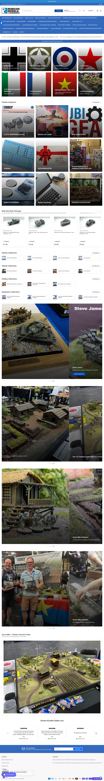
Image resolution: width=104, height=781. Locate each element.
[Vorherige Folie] (47, 381)
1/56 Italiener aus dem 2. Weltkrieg (47, 24)
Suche (59, 10)
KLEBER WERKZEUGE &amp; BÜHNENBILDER (25, 28)
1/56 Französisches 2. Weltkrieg (29, 24)
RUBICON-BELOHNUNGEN (42, 28)
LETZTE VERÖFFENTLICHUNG (9, 21)
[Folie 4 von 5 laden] (53, 381)
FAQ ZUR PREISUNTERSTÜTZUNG (70, 28)
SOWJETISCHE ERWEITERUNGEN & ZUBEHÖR (65, 297)
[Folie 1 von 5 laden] (49, 381)
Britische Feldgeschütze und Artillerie (14, 284)
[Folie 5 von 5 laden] (55, 381)
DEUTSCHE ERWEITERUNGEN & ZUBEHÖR (38, 297)
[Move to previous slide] (8, 733)
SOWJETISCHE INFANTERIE (63, 257)
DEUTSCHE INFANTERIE (37, 257)
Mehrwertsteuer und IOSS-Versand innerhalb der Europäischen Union (80, 17)
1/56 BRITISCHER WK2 (64, 21)
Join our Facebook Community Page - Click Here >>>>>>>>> (14, 4)
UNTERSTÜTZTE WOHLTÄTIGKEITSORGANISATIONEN (90, 28)
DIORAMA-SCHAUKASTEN (8, 28)
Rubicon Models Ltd (7, 230)
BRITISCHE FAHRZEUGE (12, 270)
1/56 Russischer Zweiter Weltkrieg (11, 24)
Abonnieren (77, 749)
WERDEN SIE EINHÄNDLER (40, 17)
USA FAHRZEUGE (86, 270)
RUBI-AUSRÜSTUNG (21, 21)
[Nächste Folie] (56, 381)
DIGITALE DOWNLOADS (18, 17)
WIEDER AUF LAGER (29, 17)
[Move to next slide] (96, 733)
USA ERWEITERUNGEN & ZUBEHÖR (90, 297)
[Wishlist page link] (80, 10)
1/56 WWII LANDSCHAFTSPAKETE (79, 24)
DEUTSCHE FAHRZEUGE (37, 270)
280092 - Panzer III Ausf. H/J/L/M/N (17, 777)
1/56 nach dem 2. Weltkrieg (64, 24)
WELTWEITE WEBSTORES (56, 28)
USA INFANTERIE (86, 257)
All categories (96, 102)
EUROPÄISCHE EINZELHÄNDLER (54, 17)
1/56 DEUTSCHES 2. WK (77, 21)
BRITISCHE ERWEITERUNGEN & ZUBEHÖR (13, 297)
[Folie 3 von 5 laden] (52, 381)
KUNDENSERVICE (6, 32)
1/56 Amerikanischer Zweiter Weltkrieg (47, 21)
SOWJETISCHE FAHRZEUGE (63, 270)
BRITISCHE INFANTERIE (12, 257)
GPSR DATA (15, 32)
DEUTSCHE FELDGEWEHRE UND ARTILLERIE (39, 284)
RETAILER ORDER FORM (7, 17)
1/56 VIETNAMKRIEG (31, 21)
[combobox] (42, 10)
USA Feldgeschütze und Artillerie (64, 284)
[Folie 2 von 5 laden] (50, 381)
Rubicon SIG (32, 374)
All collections (95, 266)
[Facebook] (1, 22)
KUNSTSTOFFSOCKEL (92, 24)
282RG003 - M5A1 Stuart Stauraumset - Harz (64, 232)
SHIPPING (22, 32)
